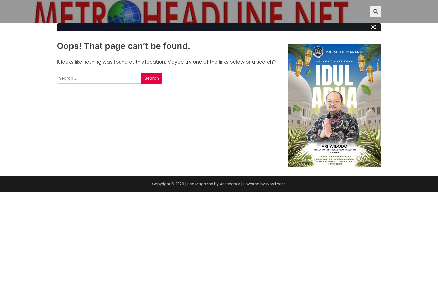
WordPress (275, 183)
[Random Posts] (373, 27)
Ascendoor (230, 183)
